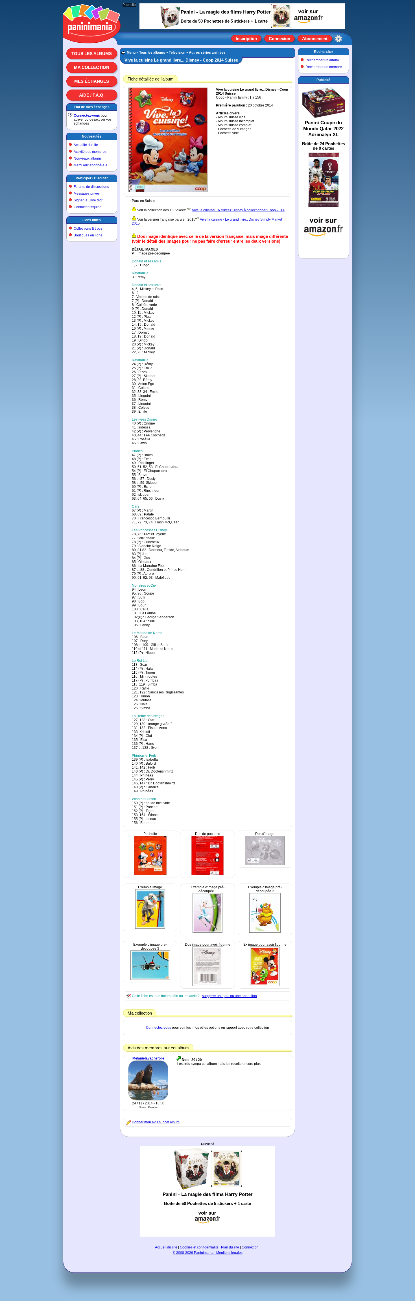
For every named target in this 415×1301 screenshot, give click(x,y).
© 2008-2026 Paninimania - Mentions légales (208, 1253)
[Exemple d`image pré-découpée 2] (265, 932)
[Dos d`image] (265, 864)
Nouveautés (91, 136)
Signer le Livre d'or (88, 200)
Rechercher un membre (323, 67)
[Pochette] (150, 874)
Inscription (246, 38)
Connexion (279, 38)
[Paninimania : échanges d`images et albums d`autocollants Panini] (91, 36)
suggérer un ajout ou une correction (229, 996)
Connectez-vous (87, 116)
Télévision (177, 53)
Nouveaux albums (88, 158)
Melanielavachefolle (148, 1058)
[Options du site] (338, 38)
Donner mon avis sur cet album (156, 1122)
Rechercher (323, 52)
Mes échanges (91, 81)
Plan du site (230, 1247)
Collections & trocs (88, 228)
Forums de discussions (91, 187)
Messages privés (87, 193)
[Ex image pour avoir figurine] (264, 985)
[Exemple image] (150, 928)
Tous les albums (91, 53)
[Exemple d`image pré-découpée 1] (207, 932)
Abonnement (314, 38)
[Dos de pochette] (207, 874)
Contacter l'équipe (88, 207)
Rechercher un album (322, 60)
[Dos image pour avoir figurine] (207, 985)
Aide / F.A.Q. (91, 95)
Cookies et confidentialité (199, 1247)
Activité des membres (90, 152)
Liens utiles (91, 220)
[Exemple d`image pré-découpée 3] (150, 979)
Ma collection (91, 67)
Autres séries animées (207, 53)
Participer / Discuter (92, 178)
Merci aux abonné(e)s (90, 165)
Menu (131, 53)
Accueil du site (166, 1247)
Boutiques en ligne (88, 235)
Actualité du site (86, 145)
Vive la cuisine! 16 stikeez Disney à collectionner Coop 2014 (238, 210)
